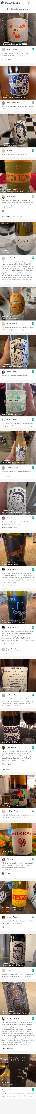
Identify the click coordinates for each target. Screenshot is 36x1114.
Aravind (4, 586)
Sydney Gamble (12, 372)
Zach (9, 927)
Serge (3, 527)
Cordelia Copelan (12, 468)
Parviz (9, 764)
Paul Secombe (11, 258)
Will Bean (10, 859)
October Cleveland (13, 1018)
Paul (7, 1048)
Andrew (6, 216)
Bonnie (9, 59)
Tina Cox (10, 970)
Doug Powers (11, 196)
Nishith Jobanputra (13, 103)
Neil (8, 586)
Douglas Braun (10, 649)
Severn (6, 644)
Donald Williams (12, 49)
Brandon (9, 1090)
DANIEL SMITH (12, 324)
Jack (9, 873)
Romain (10, 527)
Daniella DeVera (12, 811)
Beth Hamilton (11, 747)
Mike (3, 769)
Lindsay (9, 151)
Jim (8, 211)
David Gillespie (12, 420)
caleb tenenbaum (12, 695)
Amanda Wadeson (13, 917)
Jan (3, 216)
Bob (3, 644)
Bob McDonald (11, 569)
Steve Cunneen (11, 518)
